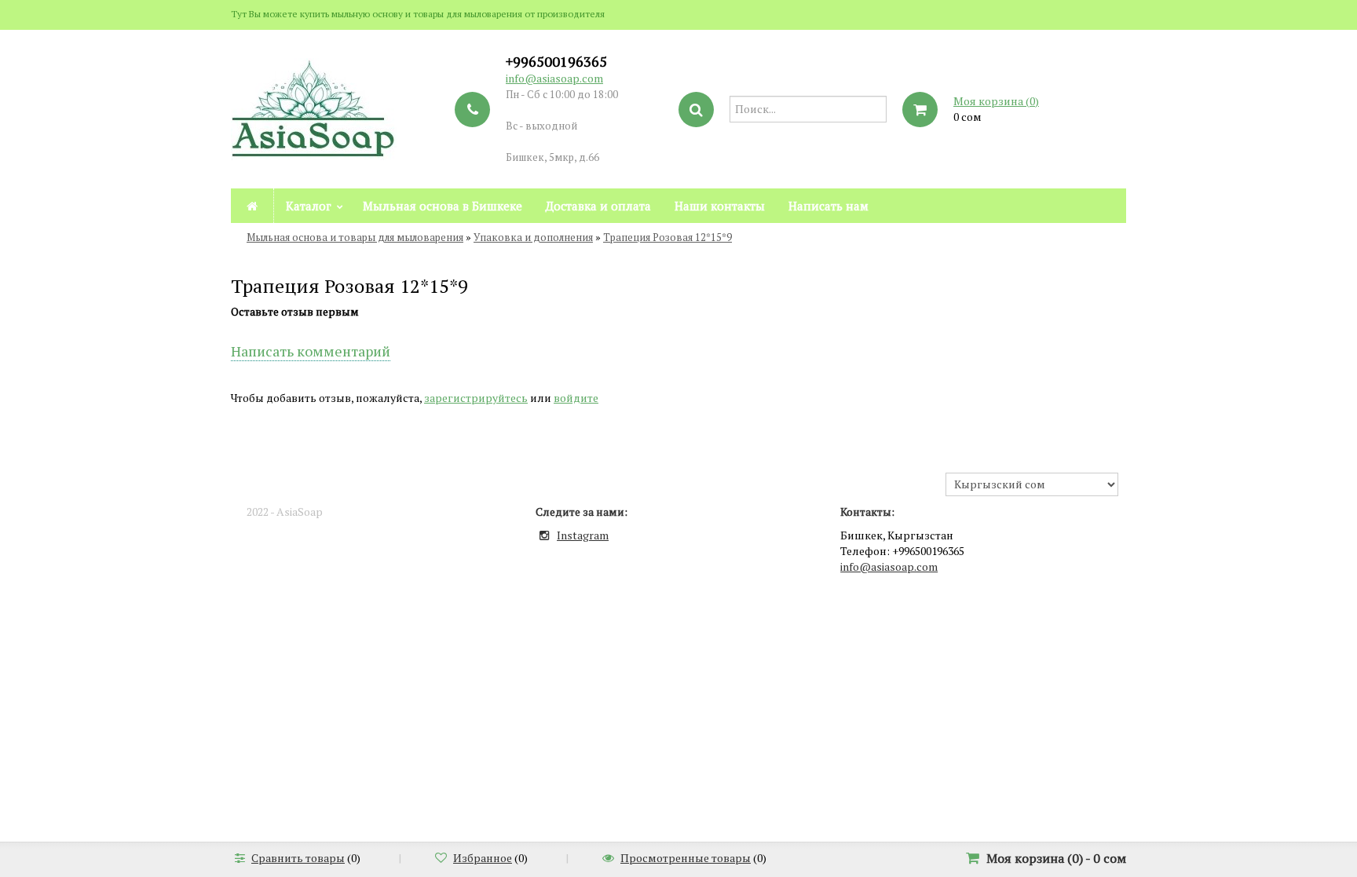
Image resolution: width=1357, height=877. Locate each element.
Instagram (583, 535)
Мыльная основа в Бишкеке (442, 206)
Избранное (482, 857)
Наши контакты (720, 206)
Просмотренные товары (685, 857)
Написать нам (828, 206)
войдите (576, 397)
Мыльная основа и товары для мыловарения (355, 237)
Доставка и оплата (598, 206)
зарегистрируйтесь (476, 397)
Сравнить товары (298, 857)
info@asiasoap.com (554, 78)
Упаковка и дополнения (533, 237)
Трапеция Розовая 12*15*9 (667, 237)
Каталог (308, 206)
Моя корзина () (996, 100)
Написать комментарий (310, 351)
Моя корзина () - (1056, 858)
